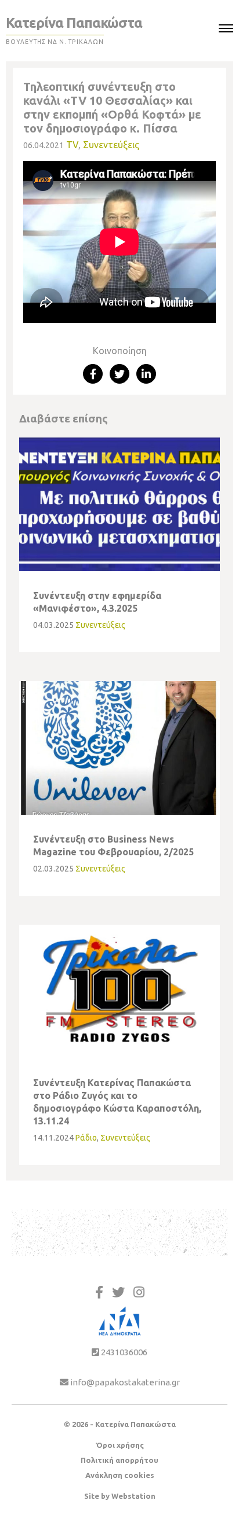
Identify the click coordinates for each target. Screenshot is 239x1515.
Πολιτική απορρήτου (119, 1460)
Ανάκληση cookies (119, 1475)
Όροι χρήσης (120, 1445)
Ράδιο (86, 1137)
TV (72, 144)
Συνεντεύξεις (111, 144)
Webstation (133, 1496)
